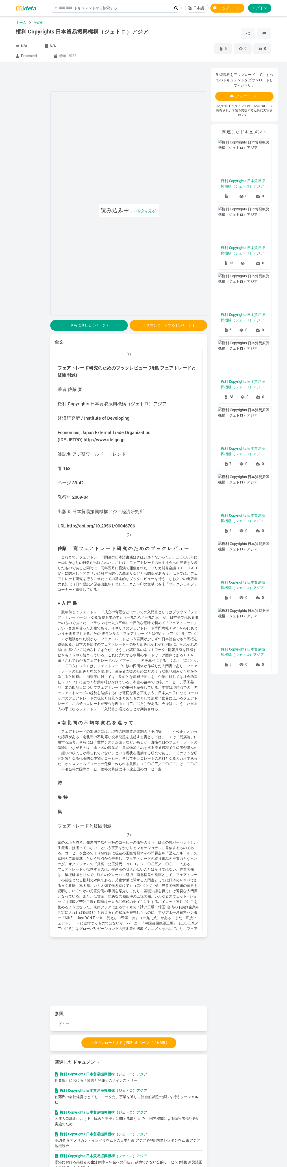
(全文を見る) (146, 211)
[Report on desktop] (264, 33)
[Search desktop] (176, 8)
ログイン (259, 8)
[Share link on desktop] (248, 33)
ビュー (63, 1024)
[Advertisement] (28, 135)
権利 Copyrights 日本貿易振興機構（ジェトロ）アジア (103, 1074)
